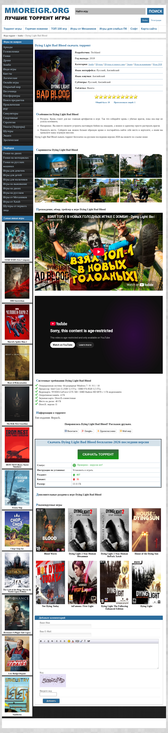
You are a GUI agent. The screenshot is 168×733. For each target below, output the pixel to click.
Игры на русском (13, 192)
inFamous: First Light (82, 606)
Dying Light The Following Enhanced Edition (114, 607)
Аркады (7, 47)
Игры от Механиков (83, 28)
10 (135, 96)
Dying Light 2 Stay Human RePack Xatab (114, 555)
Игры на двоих (12, 188)
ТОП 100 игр (59, 28)
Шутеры (8, 131)
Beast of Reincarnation (17, 383)
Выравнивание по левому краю (57, 641)
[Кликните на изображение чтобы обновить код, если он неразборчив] (53, 686)
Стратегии (9, 122)
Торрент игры (13, 28)
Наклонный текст (45, 641)
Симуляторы (10, 113)
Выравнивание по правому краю (64, 641)
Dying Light (146, 606)
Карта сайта (149, 28)
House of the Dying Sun (146, 554)
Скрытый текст (77, 641)
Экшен (7, 135)
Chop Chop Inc (17, 549)
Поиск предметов (13, 100)
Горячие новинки (36, 28)
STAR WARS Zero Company (17, 260)
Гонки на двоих (12, 153)
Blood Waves (50, 554)
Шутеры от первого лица (15, 208)
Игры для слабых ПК (113, 28)
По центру (61, 641)
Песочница (9, 91)
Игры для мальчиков (15, 179)
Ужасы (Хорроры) (14, 126)
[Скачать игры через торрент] (37, 23)
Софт (134, 28)
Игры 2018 (157, 64)
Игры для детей (12, 175)
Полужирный (41, 641)
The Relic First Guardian (17, 424)
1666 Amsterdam (17, 301)
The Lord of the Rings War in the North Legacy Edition (17, 591)
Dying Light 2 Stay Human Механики (82, 555)
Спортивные (10, 117)
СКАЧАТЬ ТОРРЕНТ (98, 454)
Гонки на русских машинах (13, 164)
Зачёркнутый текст (52, 641)
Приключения (11, 104)
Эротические (11, 140)
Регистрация (156, 20)
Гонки (6, 56)
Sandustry (17, 714)
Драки (7, 60)
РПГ (5, 109)
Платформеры (11, 95)
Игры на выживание (15, 184)
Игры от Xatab (11, 201)
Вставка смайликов (69, 641)
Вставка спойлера (89, 641)
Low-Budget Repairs (17, 674)
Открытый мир (12, 87)
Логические (10, 78)
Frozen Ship (17, 508)
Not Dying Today (50, 606)
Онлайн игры (11, 82)
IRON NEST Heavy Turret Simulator (17, 466)
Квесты (7, 73)
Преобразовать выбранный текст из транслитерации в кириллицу (85, 641)
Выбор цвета (73, 641)
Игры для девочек (14, 170)
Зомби (7, 64)
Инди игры (9, 69)
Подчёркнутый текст (48, 641)
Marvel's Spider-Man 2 (17, 342)
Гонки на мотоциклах (16, 157)
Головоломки (11, 51)
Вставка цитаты (81, 641)
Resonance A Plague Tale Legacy (17, 633)
